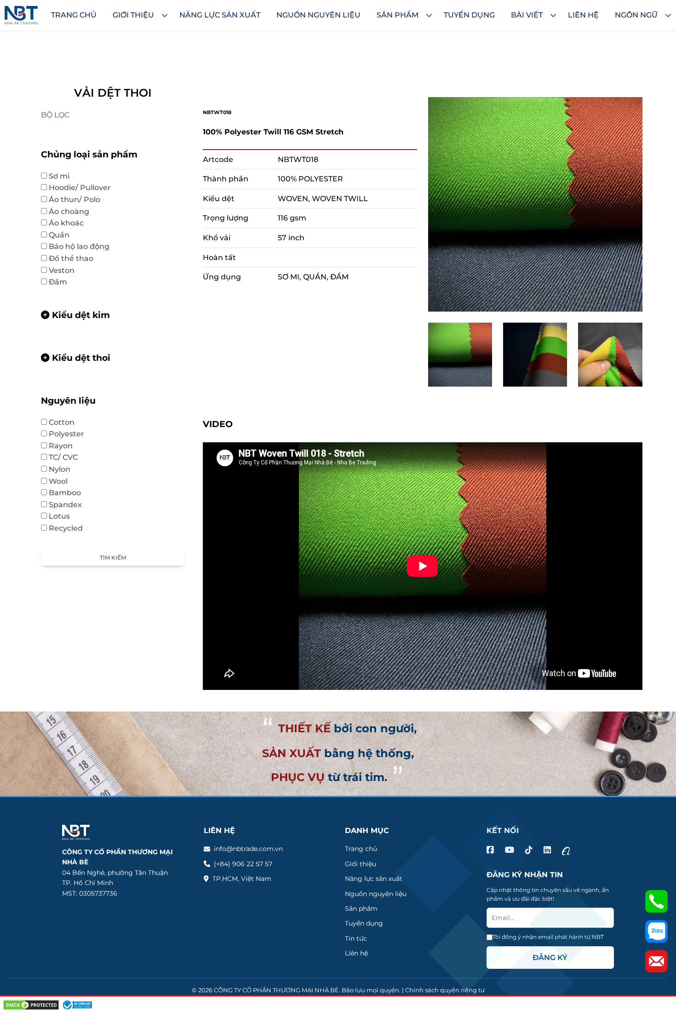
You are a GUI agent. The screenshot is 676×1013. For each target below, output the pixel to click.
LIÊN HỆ (583, 15)
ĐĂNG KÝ (550, 957)
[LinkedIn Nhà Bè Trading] (547, 850)
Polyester (71, 433)
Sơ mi (64, 176)
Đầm (58, 282)
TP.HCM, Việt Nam (241, 878)
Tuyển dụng (364, 923)
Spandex (65, 504)
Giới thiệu (360, 864)
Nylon (59, 469)
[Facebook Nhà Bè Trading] (490, 850)
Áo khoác (71, 223)
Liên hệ (356, 953)
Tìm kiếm (113, 557)
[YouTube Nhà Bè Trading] (509, 850)
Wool (63, 481)
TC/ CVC (68, 457)
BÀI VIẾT (527, 15)
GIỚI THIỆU (133, 15)
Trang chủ (361, 849)
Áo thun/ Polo (79, 199)
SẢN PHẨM (397, 15)
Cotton (66, 422)
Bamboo (69, 492)
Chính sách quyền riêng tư (445, 990)
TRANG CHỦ (74, 15)
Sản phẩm (361, 908)
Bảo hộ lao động (84, 246)
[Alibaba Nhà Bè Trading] (566, 850)
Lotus (64, 516)
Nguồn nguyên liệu (376, 894)
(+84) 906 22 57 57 (243, 864)
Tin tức (356, 938)
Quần (64, 235)
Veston (66, 270)
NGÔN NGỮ (636, 15)
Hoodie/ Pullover (84, 187)
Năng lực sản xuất (373, 878)
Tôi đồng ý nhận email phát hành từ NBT (548, 936)
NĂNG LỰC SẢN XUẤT (219, 15)
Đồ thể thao (76, 258)
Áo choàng (69, 211)
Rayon (61, 445)
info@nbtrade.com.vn (248, 849)
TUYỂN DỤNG (469, 15)
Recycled (66, 528)
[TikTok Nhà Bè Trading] (529, 850)
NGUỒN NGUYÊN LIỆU (318, 15)
